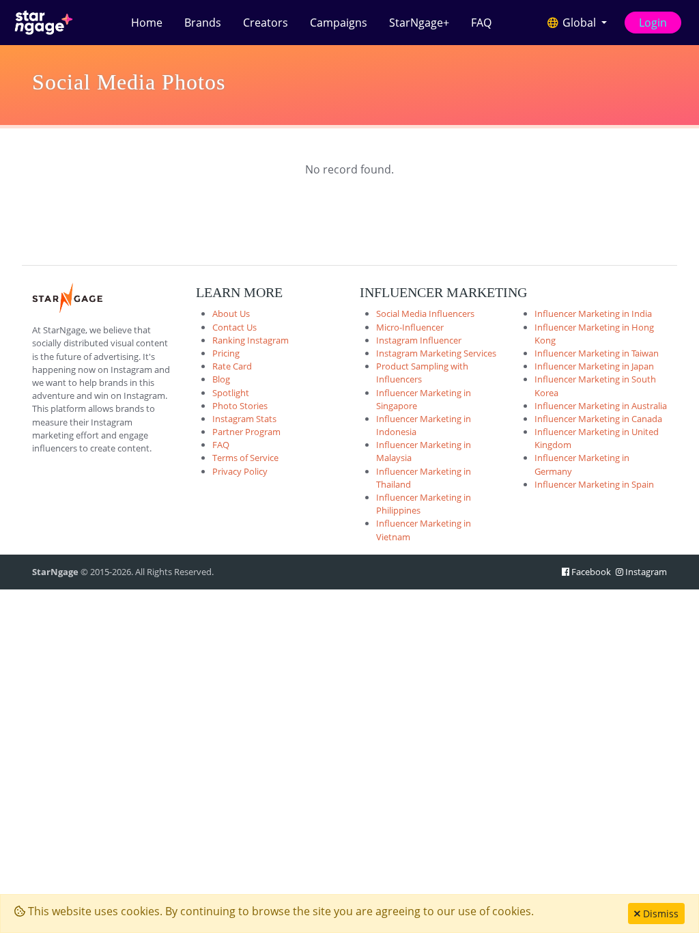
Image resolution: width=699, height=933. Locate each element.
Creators (265, 22)
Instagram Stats (244, 419)
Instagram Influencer (418, 340)
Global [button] (579, 22)
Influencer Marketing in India (593, 313)
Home (146, 22)
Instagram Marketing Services (436, 353)
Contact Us (234, 327)
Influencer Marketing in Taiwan (596, 353)
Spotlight (230, 393)
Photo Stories (240, 406)
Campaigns (338, 22)
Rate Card (232, 366)
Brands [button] (202, 22)
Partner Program (246, 432)
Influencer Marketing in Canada (598, 419)
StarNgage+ (419, 22)
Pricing (226, 353)
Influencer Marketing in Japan (594, 366)
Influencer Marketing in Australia (600, 406)
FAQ (481, 22)
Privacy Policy (240, 471)
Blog (221, 379)
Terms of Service (245, 457)
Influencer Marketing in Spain (594, 484)
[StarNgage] (43, 22)
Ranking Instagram (250, 340)
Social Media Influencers (425, 313)
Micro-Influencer (410, 327)
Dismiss (659, 913)
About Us (231, 313)
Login (653, 22)
